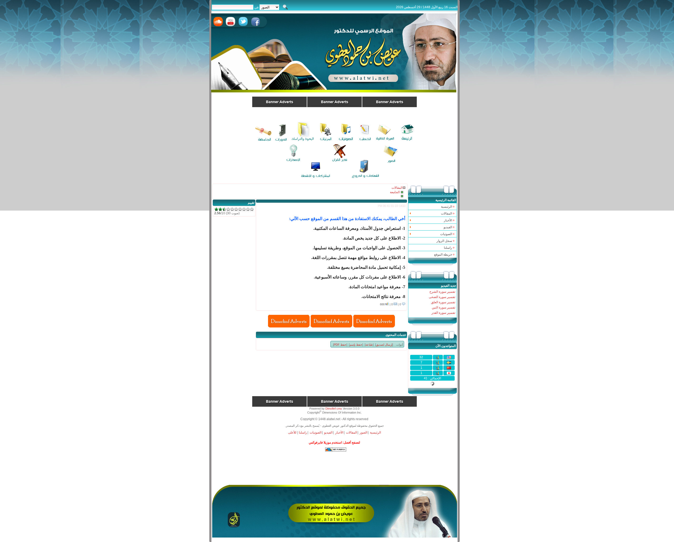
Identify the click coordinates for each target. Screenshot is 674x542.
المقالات (397, 188)
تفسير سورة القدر (443, 313)
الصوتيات (315, 432)
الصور (363, 432)
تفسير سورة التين (443, 307)
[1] (216, 209)
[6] (236, 209)
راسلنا (448, 248)
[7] (240, 209)
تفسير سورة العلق (443, 302)
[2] (220, 209)
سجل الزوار (444, 241)
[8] (244, 209)
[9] (248, 209)
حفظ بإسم (356, 344)
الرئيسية (446, 206)
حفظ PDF (340, 344)
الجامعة (395, 192)
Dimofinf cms (333, 408)
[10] (252, 209)
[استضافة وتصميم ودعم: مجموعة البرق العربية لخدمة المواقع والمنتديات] (334, 536)
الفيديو (328, 432)
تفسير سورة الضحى (442, 297)
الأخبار (339, 432)
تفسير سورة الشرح (442, 292)
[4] (228, 209)
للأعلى (292, 432)
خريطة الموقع (443, 254)
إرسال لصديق (384, 344)
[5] (232, 209)
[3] (224, 209)
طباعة (369, 344)
